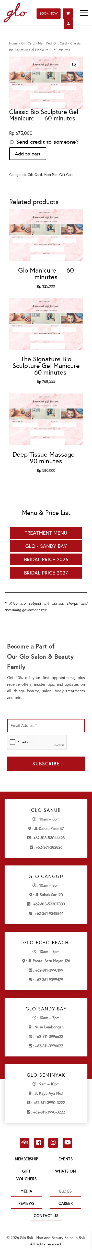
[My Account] (68, 24)
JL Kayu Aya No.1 (48, 1093)
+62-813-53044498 (49, 838)
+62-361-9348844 (49, 913)
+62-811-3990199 (49, 970)
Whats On (65, 1171)
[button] (74, 65)
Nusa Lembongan (49, 1027)
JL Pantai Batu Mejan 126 (49, 961)
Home (13, 43)
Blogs (65, 1191)
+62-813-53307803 (49, 904)
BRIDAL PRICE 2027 (46, 573)
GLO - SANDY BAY (46, 546)
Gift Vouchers (26, 1175)
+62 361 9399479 (49, 979)
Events (66, 1159)
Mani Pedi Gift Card (52, 43)
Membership (26, 1159)
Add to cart (28, 154)
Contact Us (46, 1215)
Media (26, 1191)
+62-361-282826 (49, 847)
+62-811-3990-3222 (49, 1102)
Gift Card (27, 43)
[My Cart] (68, 13)
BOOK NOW (48, 14)
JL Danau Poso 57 (49, 828)
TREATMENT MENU (46, 533)
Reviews (26, 1203)
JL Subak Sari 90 (49, 895)
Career (66, 1203)
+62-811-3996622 (49, 1036)
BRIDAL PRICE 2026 (46, 559)
